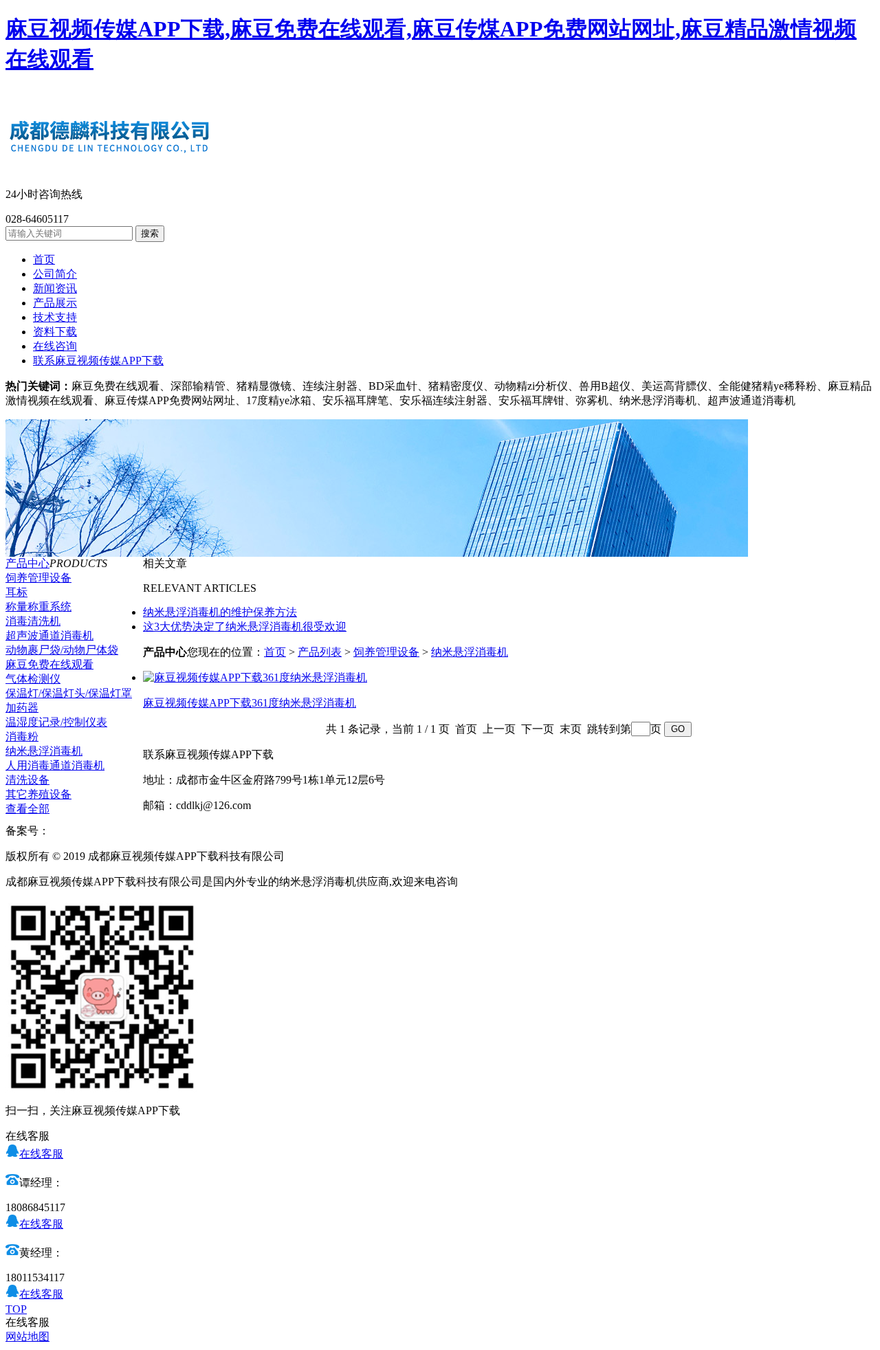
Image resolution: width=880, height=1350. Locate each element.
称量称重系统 (39, 606)
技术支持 (55, 317)
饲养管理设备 (39, 578)
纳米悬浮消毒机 (44, 751)
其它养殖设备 (39, 794)
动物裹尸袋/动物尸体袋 (62, 650)
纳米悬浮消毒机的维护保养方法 (220, 612)
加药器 (22, 707)
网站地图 (28, 1336)
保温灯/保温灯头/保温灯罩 (69, 693)
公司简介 (55, 274)
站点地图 (309, 856)
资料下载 (55, 332)
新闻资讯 (55, 288)
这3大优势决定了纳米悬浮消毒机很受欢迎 (244, 626)
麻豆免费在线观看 (50, 664)
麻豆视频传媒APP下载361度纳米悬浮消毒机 (249, 703)
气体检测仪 (33, 679)
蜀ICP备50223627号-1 (101, 831)
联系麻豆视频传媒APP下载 (98, 360)
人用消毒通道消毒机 (55, 765)
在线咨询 (55, 346)
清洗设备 (28, 780)
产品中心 (28, 563)
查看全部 (28, 809)
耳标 (17, 592)
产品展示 (55, 303)
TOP (16, 1309)
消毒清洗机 (33, 621)
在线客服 (41, 1154)
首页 (44, 259)
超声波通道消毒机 (50, 635)
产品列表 (320, 652)
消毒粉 (22, 736)
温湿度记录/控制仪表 (56, 722)
